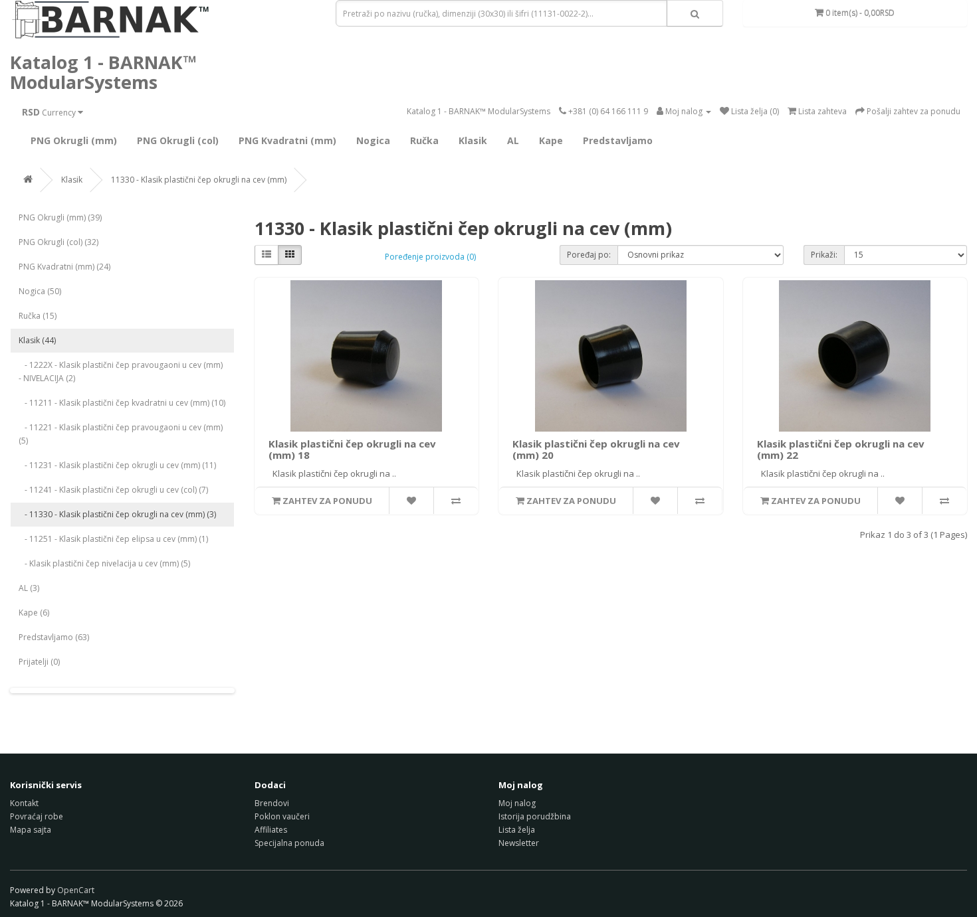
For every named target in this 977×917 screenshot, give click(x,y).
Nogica (373, 140)
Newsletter (518, 843)
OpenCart (75, 890)
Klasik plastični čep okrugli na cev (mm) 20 (596, 449)
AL (513, 140)
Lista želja (516, 829)
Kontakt (24, 803)
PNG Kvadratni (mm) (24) (64, 266)
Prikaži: (824, 254)
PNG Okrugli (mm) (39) (60, 217)
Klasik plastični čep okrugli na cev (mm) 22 (840, 449)
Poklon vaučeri (282, 816)
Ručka (424, 140)
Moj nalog (517, 803)
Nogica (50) (40, 291)
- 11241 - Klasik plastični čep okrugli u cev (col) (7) (113, 489)
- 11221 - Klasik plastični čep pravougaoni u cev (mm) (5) (121, 434)
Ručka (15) (37, 315)
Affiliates (271, 829)
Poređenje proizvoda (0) (430, 256)
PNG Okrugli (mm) (74, 140)
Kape (551, 140)
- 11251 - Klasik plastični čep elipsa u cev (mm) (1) (113, 538)
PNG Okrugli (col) (178, 140)
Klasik (473, 140)
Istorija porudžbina (534, 816)
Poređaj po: (589, 254)
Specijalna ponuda (289, 843)
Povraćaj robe (36, 816)
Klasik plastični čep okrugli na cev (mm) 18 (352, 449)
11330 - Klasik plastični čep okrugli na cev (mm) (198, 179)
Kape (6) (34, 612)
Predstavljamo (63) (54, 637)
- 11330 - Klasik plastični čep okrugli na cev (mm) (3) (117, 514)
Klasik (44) (37, 340)
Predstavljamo (618, 140)
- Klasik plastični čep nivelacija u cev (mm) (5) (104, 563)
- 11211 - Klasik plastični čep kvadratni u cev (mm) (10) (122, 402)
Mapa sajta (30, 829)
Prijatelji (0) (39, 661)
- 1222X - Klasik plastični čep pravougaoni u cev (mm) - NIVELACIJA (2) (121, 371)
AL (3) (29, 588)
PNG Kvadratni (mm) (287, 140)
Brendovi (272, 803)
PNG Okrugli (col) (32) (58, 242)
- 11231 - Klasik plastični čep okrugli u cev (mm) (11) (117, 465)
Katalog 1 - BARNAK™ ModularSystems (103, 72)
